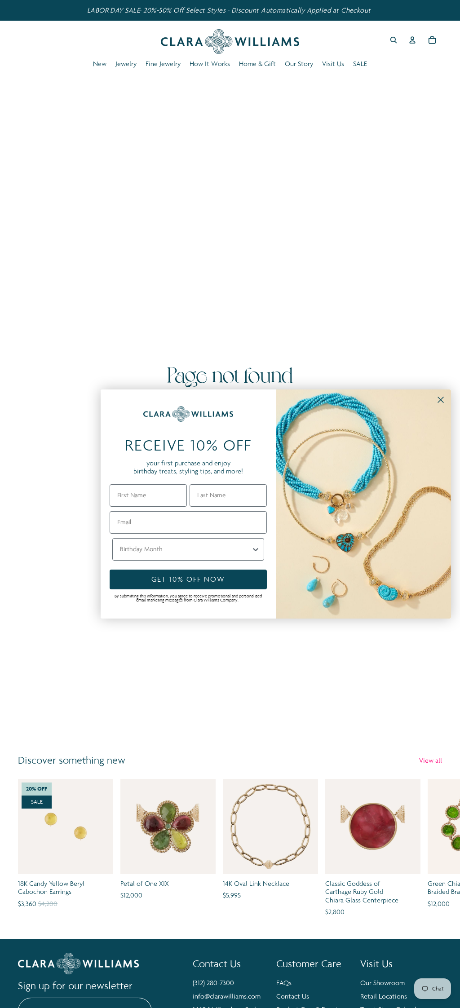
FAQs (284, 982)
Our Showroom (382, 982)
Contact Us (292, 996)
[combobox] (185, 549)
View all (430, 760)
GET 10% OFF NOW (188, 579)
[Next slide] (432, 848)
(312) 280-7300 (213, 982)
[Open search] (393, 40)
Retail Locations (383, 996)
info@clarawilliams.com (227, 996)
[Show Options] (255, 549)
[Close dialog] (440, 400)
